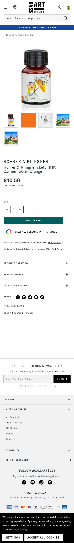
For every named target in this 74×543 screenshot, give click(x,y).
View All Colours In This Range (36, 231)
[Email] (36, 297)
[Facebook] (18, 297)
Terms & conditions (43, 386)
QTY (6, 202)
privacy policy (30, 386)
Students (10, 439)
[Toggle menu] (5, 7)
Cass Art (9, 399)
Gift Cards (11, 428)
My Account (12, 417)
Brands (9, 433)
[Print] (42, 297)
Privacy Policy (18, 529)
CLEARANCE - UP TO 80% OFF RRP (37, 27)
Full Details (54, 242)
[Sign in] (59, 7)
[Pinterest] (24, 297)
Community (12, 450)
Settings (12, 537)
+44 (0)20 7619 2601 (51, 497)
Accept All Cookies (43, 537)
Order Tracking (14, 422)
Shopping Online (16, 409)
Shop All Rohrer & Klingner (18, 313)
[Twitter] (30, 297)
